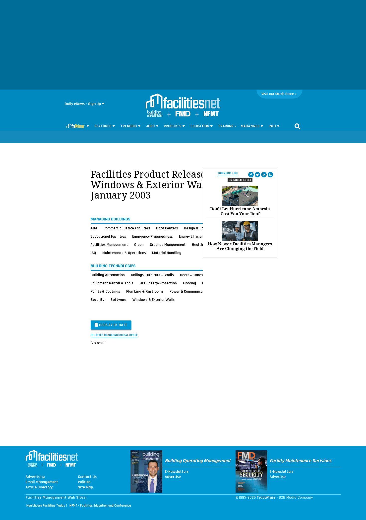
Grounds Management (168, 244)
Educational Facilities (108, 236)
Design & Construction (202, 228)
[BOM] (154, 116)
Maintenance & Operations (124, 252)
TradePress (266, 497)
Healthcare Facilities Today (45, 505)
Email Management (42, 482)
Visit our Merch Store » (279, 94)
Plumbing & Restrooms (144, 291)
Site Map (85, 487)
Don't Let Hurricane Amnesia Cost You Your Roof (240, 211)
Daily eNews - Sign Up (83, 103)
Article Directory (39, 487)
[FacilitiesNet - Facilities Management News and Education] (183, 101)
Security (97, 299)
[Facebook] (251, 174)
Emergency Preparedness (152, 236)
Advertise (173, 477)
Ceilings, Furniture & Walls (152, 274)
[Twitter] (257, 174)
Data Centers (167, 228)
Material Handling (166, 252)
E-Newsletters (176, 472)
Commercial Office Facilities (127, 228)
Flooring (189, 283)
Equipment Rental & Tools (112, 283)
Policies (84, 482)
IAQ (93, 252)
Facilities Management (109, 244)
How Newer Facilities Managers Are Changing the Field (240, 246)
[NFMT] (211, 115)
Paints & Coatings (105, 291)
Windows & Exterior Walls (153, 299)
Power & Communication (189, 291)
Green (139, 244)
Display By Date (112, 325)
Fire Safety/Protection (158, 283)
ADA (94, 228)
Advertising (35, 477)
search (298, 126)
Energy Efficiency (193, 236)
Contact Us (87, 477)
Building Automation (108, 274)
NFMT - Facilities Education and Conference (100, 505)
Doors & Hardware (194, 274)
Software (118, 299)
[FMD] (183, 115)
